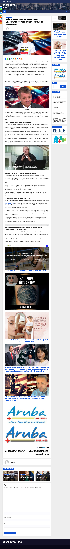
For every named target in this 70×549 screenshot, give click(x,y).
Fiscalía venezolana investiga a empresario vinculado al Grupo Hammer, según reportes (59, 101)
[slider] (22, 225)
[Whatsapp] (8, 59)
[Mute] (40, 225)
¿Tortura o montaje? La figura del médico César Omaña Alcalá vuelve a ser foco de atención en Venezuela (15, 452)
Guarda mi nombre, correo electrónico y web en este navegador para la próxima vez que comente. (24, 529)
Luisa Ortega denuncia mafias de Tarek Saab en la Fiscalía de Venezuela (59, 106)
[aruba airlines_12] (27, 424)
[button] (64, 11)
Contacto (19, 11)
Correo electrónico (8, 517)
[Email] (14, 59)
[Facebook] (6, 59)
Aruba (13, 11)
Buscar (55, 82)
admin (12, 27)
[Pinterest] (19, 59)
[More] (21, 59)
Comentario (6, 490)
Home (8, 11)
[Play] (6, 225)
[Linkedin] (17, 59)
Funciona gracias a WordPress (8, 546)
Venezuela (8, 17)
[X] (10, 59)
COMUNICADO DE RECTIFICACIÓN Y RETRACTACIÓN (57, 96)
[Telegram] (12, 59)
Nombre (6, 511)
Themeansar (21, 546)
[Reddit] (16, 59)
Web (4, 523)
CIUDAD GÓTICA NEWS (12, 542)
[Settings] (47, 225)
